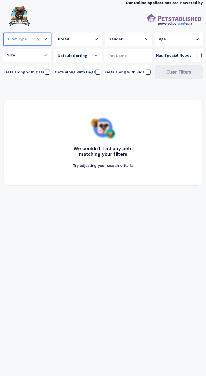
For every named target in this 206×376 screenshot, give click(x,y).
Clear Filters (178, 72)
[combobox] (27, 39)
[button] (40, 39)
